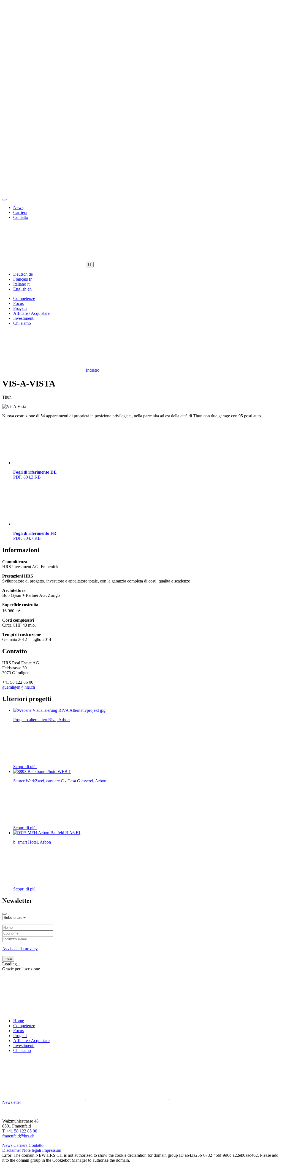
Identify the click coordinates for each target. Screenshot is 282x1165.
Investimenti (23, 318)
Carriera (20, 212)
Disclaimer (11, 1150)
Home (18, 1020)
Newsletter (11, 1102)
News (18, 207)
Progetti (20, 308)
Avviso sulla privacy (20, 948)
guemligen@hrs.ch (18, 687)
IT (89, 264)
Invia (8, 959)
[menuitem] (23, 274)
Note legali (31, 1150)
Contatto (20, 217)
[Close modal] (4, 914)
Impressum (51, 1150)
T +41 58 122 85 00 (19, 1131)
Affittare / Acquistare (31, 313)
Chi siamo (22, 323)
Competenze (24, 298)
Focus (18, 303)
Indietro (92, 370)
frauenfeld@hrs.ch (18, 1136)
